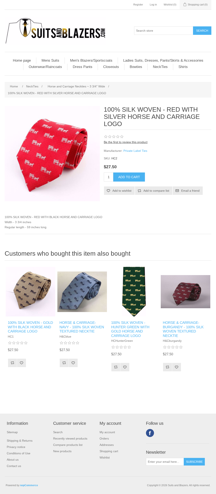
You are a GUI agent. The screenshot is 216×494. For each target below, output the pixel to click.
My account (107, 432)
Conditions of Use (18, 453)
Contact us (14, 466)
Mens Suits (50, 60)
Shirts (183, 67)
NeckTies (160, 67)
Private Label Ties (135, 150)
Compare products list (67, 444)
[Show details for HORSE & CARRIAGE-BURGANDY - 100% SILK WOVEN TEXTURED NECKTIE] (185, 291)
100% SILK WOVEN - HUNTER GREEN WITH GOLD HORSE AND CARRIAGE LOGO (130, 329)
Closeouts (111, 67)
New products (62, 451)
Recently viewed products (70, 438)
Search (58, 432)
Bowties (136, 67)
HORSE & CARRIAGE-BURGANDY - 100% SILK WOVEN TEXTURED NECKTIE (183, 329)
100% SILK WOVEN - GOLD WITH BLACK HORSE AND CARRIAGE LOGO (30, 327)
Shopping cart (109, 451)
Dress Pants (82, 67)
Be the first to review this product (125, 142)
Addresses (107, 444)
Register (138, 4)
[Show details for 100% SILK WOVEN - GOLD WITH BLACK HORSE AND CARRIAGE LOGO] (30, 291)
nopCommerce (29, 485)
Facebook (150, 433)
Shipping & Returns (19, 440)
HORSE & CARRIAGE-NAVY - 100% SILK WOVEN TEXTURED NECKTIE (81, 327)
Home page (22, 60)
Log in (153, 4)
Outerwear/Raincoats (45, 67)
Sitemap (12, 432)
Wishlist (105, 457)
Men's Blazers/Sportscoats (91, 60)
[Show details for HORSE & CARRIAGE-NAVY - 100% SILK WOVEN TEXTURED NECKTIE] (82, 291)
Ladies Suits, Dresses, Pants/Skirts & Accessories (163, 60)
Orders (104, 438)
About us (13, 459)
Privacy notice (16, 447)
